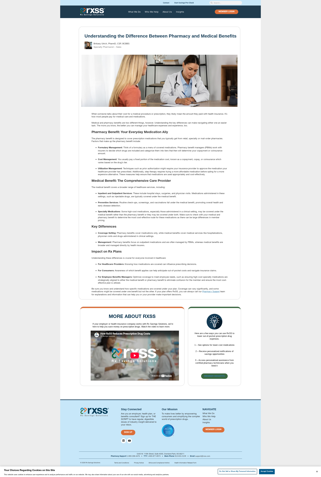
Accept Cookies (267, 471)
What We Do (134, 12)
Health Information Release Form (185, 463)
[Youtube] (129, 440)
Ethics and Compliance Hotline (159, 463)
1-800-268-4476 (133, 456)
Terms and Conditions (121, 463)
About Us (167, 12)
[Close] (317, 471)
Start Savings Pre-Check (184, 3)
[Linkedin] (123, 440)
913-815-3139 (180, 456)
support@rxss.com (202, 456)
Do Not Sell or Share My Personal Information (237, 471)
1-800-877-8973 (154, 456)
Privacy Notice (139, 463)
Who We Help (151, 12)
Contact (166, 3)
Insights (180, 12)
